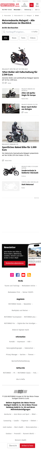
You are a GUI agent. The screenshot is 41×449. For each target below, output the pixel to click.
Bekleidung (27, 9)
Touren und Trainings (12, 286)
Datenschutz (29, 348)
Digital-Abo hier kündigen (26, 323)
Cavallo (16, 421)
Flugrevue (24, 421)
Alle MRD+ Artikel (7, 9)
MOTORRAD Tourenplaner (13, 317)
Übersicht (13, 446)
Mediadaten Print (14, 292)
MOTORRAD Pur (9, 323)
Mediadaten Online (28, 286)
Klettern (33, 421)
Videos (32, 38)
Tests (23, 38)
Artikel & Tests (27, 446)
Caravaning (7, 421)
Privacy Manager (11, 355)
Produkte (25, 1)
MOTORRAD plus (29, 317)
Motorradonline (31, 427)
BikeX (34, 414)
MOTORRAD (7, 373)
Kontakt (12, 342)
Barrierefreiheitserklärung (20, 361)
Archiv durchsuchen (10, 28)
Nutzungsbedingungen (14, 348)
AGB (28, 342)
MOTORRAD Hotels (14, 304)
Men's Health (18, 427)
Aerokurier (7, 414)
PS (14, 373)
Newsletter (27, 304)
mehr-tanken (7, 427)
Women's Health (20, 440)
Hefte (18, 1)
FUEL (35, 373)
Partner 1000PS (28, 292)
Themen (30, 355)
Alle (5, 38)
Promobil (17, 434)
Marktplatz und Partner (20, 310)
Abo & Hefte (20, 379)
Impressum (21, 342)
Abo (14, 1)
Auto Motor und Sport (21, 414)
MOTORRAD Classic (24, 373)
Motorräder (17, 9)
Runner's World (28, 434)
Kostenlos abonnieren (15, 263)
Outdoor (9, 434)
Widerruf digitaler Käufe (20, 330)
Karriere (22, 355)
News (14, 38)
